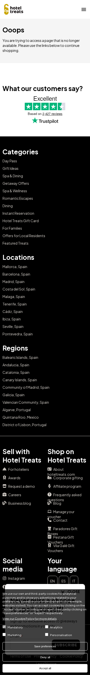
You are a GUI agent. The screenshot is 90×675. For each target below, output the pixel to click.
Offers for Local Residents (23, 235)
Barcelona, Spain (16, 274)
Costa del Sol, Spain (18, 289)
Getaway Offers (15, 183)
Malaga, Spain (13, 296)
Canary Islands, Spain (19, 380)
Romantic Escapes (17, 198)
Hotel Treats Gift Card (20, 220)
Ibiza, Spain (11, 319)
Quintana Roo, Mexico (20, 417)
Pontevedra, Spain (17, 334)
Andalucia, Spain (15, 365)
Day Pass (9, 161)
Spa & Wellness (14, 191)
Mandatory (15, 627)
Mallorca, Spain (14, 266)
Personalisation (61, 635)
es (64, 581)
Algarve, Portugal (16, 409)
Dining (7, 205)
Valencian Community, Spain (25, 402)
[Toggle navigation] (83, 9)
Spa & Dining (12, 176)
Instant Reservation (18, 213)
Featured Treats (15, 243)
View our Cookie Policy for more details (29, 618)
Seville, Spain (13, 326)
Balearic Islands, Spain (20, 357)
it (74, 581)
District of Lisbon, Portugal (24, 424)
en (52, 581)
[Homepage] (13, 8)
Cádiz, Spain (12, 311)
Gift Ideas (10, 168)
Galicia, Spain (13, 394)
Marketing (15, 635)
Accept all (45, 668)
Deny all (45, 657)
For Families (12, 228)
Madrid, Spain (13, 281)
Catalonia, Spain (16, 372)
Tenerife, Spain (14, 304)
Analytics (56, 627)
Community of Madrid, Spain (26, 387)
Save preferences (45, 646)
